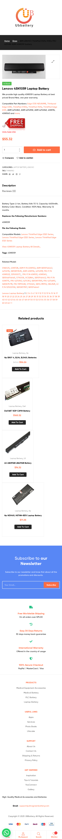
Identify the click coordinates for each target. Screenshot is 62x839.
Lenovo (30, 167)
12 (45, 293)
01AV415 (6, 268)
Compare (9, 158)
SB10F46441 (33, 287)
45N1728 (14, 268)
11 (42, 293)
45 (17, 299)
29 (32, 296)
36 (51, 296)
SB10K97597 (22, 287)
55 (45, 299)
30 (35, 296)
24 (18, 296)
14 (49, 293)
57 (51, 299)
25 (21, 296)
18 (3, 296)
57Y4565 (31, 284)
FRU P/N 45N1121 (29, 274)
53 (39, 299)
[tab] (31, 185)
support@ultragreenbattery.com (34, 806)
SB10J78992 (41, 284)
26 (24, 296)
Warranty (31, 647)
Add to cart (44, 149)
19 (5, 296)
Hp (27, 353)
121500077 (15, 274)
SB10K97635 (16, 271)
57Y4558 (20, 277)
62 (8, 303)
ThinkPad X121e (35, 107)
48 (26, 299)
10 (40, 293)
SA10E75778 (7, 284)
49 (28, 299)
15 (52, 293)
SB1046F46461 (8, 277)
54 (42, 299)
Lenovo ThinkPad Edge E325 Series (18, 237)
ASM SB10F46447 (44, 268)
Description (9, 185)
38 (56, 296)
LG (25, 458)
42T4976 (6, 271)
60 (3, 303)
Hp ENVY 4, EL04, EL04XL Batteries (20, 357)
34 (45, 296)
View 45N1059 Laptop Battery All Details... (21, 246)
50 (31, 299)
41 (6, 299)
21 (11, 296)
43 (11, 299)
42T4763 (26, 280)
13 (47, 293)
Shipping (31, 613)
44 (14, 299)
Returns (31, 630)
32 (40, 296)
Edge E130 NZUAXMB (36, 103)
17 (57, 293)
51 (34, 299)
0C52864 (29, 277)
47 (23, 299)
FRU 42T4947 (16, 280)
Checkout (31, 664)
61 (6, 303)
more (17, 113)
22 (13, 296)
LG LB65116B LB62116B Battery (17, 463)
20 (8, 296)
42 (9, 299)
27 (27, 296)
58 (53, 299)
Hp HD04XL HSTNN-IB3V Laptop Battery (23, 515)
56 (48, 299)
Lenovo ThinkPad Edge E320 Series (37, 234)
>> (11, 303)
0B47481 (51, 284)
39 (59, 296)
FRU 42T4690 (49, 280)
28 (29, 296)
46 (20, 299)
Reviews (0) (9, 191)
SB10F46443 (40, 277)
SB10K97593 (37, 280)
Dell (24, 406)
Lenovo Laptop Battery (13, 293)
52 (37, 299)
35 (48, 296)
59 (56, 299)
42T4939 (39, 271)
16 (54, 293)
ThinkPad (10, 171)
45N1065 (43, 274)
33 (43, 296)
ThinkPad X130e (20, 107)
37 (53, 296)
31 (37, 296)
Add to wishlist (26, 158)
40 (3, 299)
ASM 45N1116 (28, 271)
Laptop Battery (19, 167)
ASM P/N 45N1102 (27, 268)
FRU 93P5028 (20, 284)
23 (16, 296)
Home (7, 41)
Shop (14, 41)
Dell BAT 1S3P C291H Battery (17, 411)
